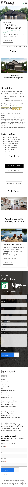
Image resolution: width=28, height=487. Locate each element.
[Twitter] (2, 376)
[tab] (14, 166)
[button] (26, 3)
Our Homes (10, 46)
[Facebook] (5, 376)
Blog (2, 388)
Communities (5, 382)
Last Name (3, 458)
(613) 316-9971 (16, 428)
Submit (14, 360)
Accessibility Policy (7, 397)
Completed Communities (8, 390)
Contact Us (4, 393)
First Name (3, 452)
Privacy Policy (5, 395)
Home (4, 46)
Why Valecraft (5, 386)
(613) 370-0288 (8, 405)
